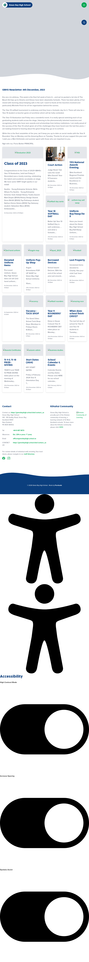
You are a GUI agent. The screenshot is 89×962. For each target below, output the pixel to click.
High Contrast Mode (8, 682)
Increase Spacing (7, 776)
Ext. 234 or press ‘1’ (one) (22, 434)
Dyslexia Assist (6, 869)
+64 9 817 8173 (18, 430)
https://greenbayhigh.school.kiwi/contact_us (27, 412)
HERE (61, 427)
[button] (5, 5)
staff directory (29, 454)
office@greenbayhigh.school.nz (24, 438)
